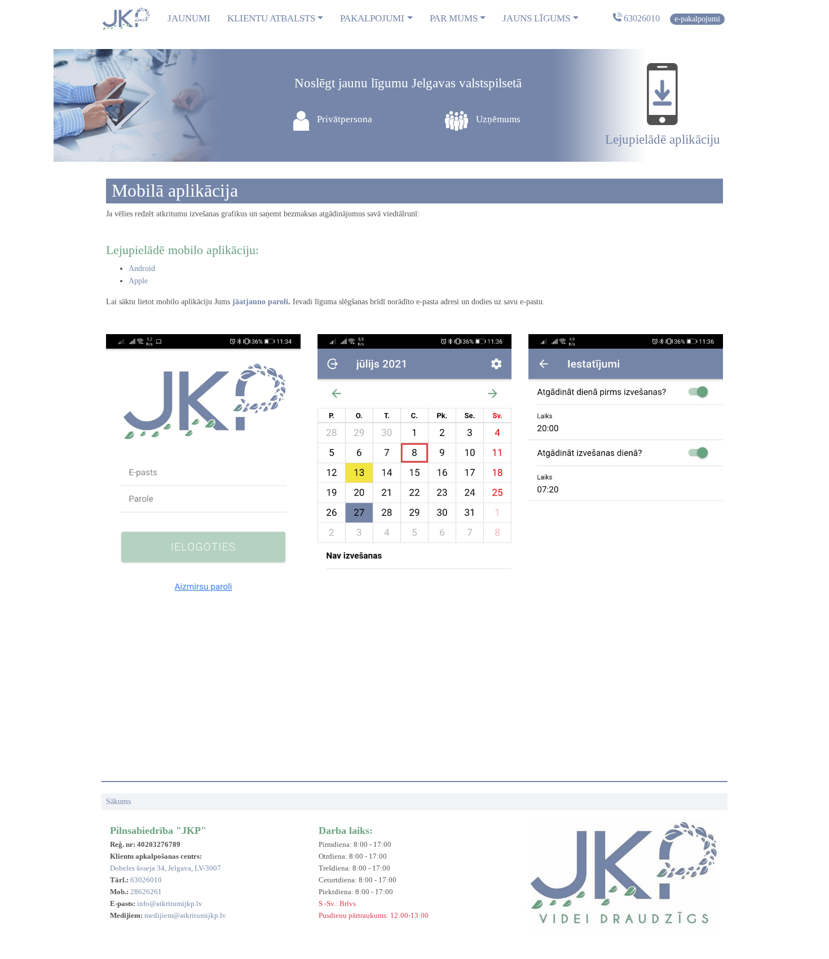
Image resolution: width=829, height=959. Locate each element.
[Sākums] (126, 18)
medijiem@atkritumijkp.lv (185, 915)
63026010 (642, 18)
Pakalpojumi (372, 18)
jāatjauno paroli (260, 301)
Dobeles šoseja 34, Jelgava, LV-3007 (165, 868)
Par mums (454, 18)
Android (142, 268)
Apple (138, 280)
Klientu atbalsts (271, 18)
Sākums (118, 801)
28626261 (146, 891)
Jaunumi (188, 18)
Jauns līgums (536, 18)
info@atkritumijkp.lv (169, 903)
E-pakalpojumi (697, 18)
